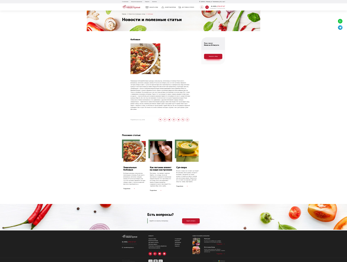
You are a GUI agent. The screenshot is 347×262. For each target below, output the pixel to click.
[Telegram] (178, 119)
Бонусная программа (136, 1)
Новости (147, 1)
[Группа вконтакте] (150, 254)
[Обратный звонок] (207, 7)
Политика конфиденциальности (128, 261)
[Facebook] (165, 119)
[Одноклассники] (174, 119)
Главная (124, 14)
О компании (125, 1)
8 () (218, 6)
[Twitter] (169, 119)
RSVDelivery (222, 260)
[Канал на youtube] (159, 254)
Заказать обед (153, 7)
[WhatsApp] (187, 119)
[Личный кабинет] (202, 7)
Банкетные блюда (170, 7)
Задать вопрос (190, 221)
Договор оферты (152, 244)
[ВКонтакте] (160, 119)
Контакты (154, 1)
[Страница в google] (155, 254)
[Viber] (183, 119)
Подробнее (126, 188)
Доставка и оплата (188, 7)
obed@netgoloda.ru (129, 247)
